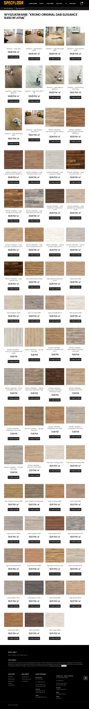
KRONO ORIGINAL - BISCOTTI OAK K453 (34, 466)
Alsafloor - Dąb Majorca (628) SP (54, 88)
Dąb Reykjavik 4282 (13, 313)
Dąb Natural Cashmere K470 (55, 280)
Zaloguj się (25, 681)
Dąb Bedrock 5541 (34, 598)
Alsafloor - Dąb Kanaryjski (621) (55, 49)
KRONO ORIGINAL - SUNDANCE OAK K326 (13, 429)
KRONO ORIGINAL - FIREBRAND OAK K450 (54, 427)
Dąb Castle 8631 (54, 598)
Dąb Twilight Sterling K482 (34, 501)
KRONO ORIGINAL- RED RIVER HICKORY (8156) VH (13, 173)
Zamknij (64, 666)
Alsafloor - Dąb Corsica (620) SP (13, 92)
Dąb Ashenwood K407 (75, 533)
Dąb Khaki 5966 (75, 501)
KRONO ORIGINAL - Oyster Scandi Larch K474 (75, 246)
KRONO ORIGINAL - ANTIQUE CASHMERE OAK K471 (54, 349)
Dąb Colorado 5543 (75, 566)
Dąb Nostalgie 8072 (55, 313)
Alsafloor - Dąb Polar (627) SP (34, 92)
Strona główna (33, 3)
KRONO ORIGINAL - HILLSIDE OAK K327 (34, 429)
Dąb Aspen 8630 (55, 630)
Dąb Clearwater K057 (13, 566)
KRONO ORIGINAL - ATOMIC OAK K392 (13, 468)
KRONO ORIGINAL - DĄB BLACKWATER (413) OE (34, 212)
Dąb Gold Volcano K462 (34, 279)
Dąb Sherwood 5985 (34, 566)
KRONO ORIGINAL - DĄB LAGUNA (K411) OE (75, 173)
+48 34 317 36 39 (40, 691)
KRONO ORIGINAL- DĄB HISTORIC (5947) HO (34, 173)
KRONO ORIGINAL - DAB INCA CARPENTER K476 (34, 246)
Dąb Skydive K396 (75, 313)
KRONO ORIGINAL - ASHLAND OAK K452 (75, 389)
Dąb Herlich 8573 (14, 630)
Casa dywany (50, 3)
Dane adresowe (26, 679)
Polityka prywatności (55, 666)
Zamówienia (25, 677)
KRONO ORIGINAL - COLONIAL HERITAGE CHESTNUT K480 (55, 390)
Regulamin (11, 681)
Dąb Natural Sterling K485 (75, 463)
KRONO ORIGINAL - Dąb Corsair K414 (13, 280)
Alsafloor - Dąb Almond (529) (75, 49)
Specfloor (59, 3)
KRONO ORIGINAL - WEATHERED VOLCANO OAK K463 (75, 349)
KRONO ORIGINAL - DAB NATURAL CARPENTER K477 (13, 246)
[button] (66, 3)
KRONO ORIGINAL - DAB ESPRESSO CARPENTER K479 (55, 208)
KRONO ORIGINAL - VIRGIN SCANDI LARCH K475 (55, 246)
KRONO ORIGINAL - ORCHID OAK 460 (34, 351)
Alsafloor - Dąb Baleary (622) (34, 49)
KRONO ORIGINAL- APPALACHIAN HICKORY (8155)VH (75, 131)
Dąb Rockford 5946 (13, 533)
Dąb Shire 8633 (34, 630)
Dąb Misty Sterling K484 (54, 463)
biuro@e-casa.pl (61, 694)
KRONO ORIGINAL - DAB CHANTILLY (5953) (55, 173)
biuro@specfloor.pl (40, 697)
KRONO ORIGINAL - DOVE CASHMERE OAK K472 (13, 389)
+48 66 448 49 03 (61, 689)
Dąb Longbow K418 (34, 533)
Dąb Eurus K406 (75, 279)
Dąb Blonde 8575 (76, 598)
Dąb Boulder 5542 (13, 598)
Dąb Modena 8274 (54, 533)
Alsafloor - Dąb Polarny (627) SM (75, 88)
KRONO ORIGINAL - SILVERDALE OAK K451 (75, 427)
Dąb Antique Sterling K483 (14, 501)
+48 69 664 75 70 (40, 692)
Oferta (41, 3)
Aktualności (11, 679)
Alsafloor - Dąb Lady (13, 49)
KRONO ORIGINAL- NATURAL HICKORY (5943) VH (55, 131)
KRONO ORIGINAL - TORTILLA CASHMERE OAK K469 (13, 351)
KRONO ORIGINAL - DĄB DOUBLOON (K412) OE (13, 212)
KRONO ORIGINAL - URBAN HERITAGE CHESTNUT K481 (34, 389)
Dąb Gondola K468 (54, 501)
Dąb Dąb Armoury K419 (55, 566)
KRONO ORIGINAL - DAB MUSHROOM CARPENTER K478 (75, 208)
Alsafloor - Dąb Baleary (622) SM (34, 131)
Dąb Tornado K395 (34, 313)
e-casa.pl (59, 698)
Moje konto (73, 3)
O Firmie (10, 677)
